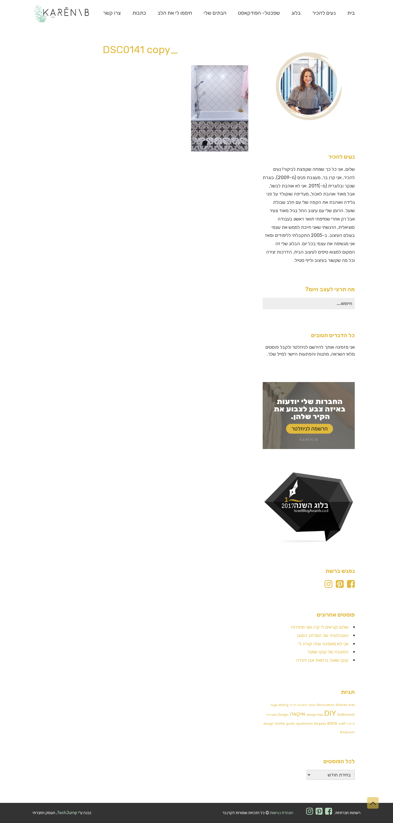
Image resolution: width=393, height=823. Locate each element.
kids (352, 705)
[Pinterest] (340, 585)
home (280, 723)
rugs (274, 705)
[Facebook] (351, 585)
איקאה (297, 713)
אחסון (332, 723)
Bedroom (347, 732)
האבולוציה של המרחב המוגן (322, 635)
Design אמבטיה (277, 715)
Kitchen (342, 705)
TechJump (67, 812)
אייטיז (351, 724)
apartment (304, 724)
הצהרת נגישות (281, 812)
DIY (330, 713)
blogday (320, 724)
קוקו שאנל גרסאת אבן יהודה (322, 660)
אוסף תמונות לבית (302, 705)
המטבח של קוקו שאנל (328, 652)
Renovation (325, 705)
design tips (314, 715)
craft (342, 724)
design (268, 724)
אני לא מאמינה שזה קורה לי (323, 643)
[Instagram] (328, 585)
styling (283, 705)
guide (290, 724)
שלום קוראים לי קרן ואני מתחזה (319, 627)
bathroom (346, 714)
